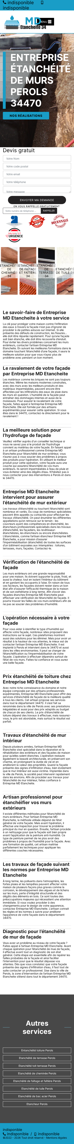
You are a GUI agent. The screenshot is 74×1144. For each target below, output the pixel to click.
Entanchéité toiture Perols (37, 1050)
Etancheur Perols (37, 1104)
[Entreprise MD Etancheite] (25, 21)
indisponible (17, 1134)
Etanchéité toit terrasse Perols (37, 1065)
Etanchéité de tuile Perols (37, 1088)
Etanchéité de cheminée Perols (37, 1073)
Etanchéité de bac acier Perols (37, 1096)
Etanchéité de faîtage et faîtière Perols (37, 1081)
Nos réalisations (26, 116)
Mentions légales (56, 1137)
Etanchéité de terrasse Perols (37, 1058)
